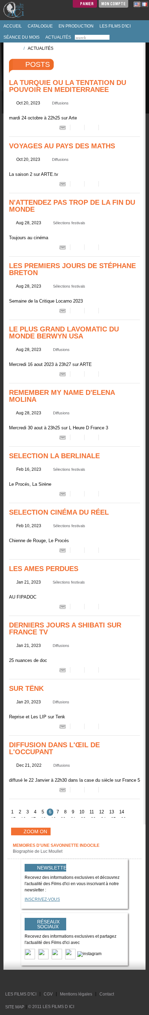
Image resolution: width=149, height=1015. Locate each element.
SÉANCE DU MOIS (21, 37)
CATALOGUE (40, 26)
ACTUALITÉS (57, 37)
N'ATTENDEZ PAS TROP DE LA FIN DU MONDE (72, 205)
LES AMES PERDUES (43, 568)
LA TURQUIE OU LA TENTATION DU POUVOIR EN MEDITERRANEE (67, 86)
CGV (48, 994)
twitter (11, 981)
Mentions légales (76, 994)
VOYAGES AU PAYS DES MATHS (62, 146)
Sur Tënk (26, 688)
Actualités (40, 48)
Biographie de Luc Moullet (38, 851)
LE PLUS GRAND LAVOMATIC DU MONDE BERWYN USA (64, 332)
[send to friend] (62, 127)
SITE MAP (14, 1007)
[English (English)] (137, 4)
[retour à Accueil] (16, 48)
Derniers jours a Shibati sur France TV (65, 628)
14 (121, 811)
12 (101, 811)
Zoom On (35, 831)
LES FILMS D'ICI (114, 26)
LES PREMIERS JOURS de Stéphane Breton (72, 269)
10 (81, 811)
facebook (18, 981)
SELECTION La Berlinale (54, 456)
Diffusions (60, 103)
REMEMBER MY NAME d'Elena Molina (62, 396)
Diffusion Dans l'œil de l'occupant (54, 748)
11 (91, 811)
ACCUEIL (12, 26)
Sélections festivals (69, 223)
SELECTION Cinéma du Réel (59, 512)
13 (111, 811)
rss (24, 981)
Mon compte (113, 3)
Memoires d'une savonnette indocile (56, 845)
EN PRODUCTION (76, 26)
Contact (106, 994)
